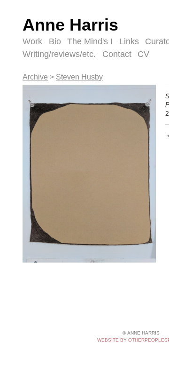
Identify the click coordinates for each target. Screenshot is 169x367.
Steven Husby (79, 77)
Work (32, 41)
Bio (55, 41)
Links (129, 41)
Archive (35, 77)
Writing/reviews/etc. (59, 54)
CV (143, 54)
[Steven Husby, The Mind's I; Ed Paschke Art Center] (89, 174)
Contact (116, 54)
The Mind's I (90, 41)
